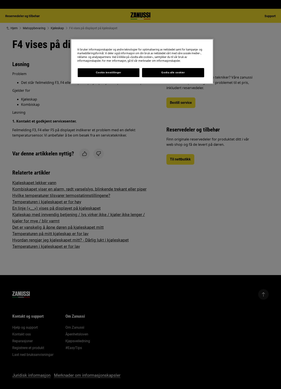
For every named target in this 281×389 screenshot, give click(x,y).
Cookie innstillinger (108, 72)
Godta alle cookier (173, 72)
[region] (142, 61)
